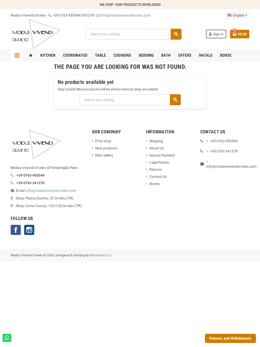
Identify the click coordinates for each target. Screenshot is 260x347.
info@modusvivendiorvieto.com (126, 15)
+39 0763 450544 (224, 141)
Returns (155, 169)
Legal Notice (159, 162)
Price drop (103, 141)
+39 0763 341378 (224, 151)
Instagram (29, 230)
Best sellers (104, 155)
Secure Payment (162, 155)
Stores (154, 184)
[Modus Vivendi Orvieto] (36, 34)
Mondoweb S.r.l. (100, 255)
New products (106, 148)
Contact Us (158, 177)
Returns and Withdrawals (230, 338)
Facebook (16, 230)
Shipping (156, 141)
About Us (156, 148)
